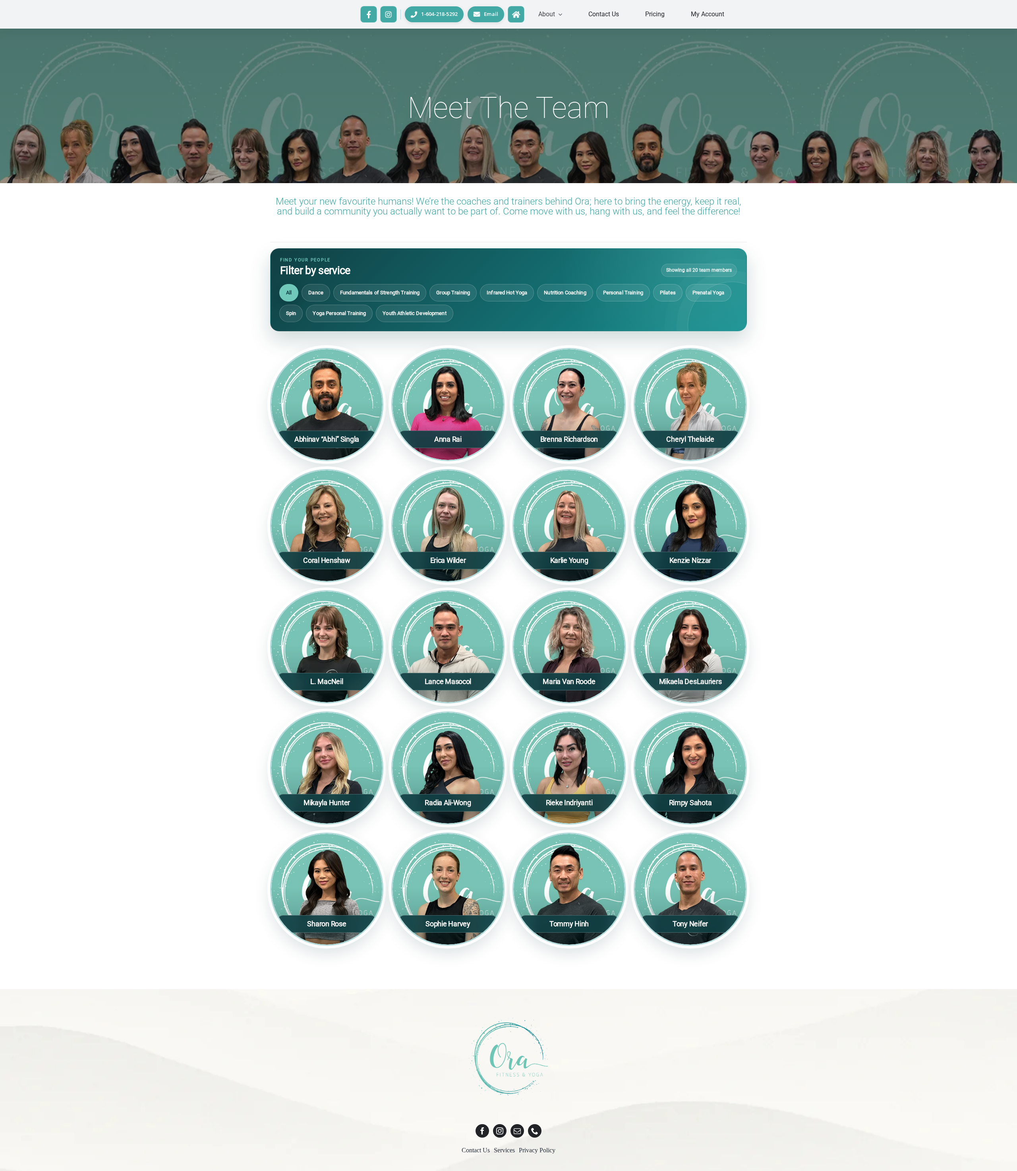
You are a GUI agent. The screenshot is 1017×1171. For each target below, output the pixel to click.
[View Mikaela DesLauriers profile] (690, 646)
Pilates (668, 293)
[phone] (534, 1131)
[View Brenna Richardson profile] (569, 404)
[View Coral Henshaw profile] (326, 525)
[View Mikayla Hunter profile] (326, 768)
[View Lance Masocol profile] (447, 646)
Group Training (453, 293)
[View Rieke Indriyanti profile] (569, 768)
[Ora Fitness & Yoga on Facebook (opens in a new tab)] (368, 14)
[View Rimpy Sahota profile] (690, 768)
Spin (291, 313)
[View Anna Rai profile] (447, 404)
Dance (315, 293)
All (289, 293)
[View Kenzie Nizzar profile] (690, 525)
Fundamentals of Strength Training (380, 293)
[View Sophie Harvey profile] (447, 889)
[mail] (517, 1131)
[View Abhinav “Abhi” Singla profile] (326, 404)
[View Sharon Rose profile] (326, 889)
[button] (550, 14)
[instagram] (500, 1131)
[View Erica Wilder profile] (447, 525)
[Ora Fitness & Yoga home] (516, 14)
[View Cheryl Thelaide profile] (690, 404)
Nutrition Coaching (565, 293)
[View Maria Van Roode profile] (569, 646)
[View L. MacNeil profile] (326, 646)
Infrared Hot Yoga (507, 293)
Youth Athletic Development (414, 313)
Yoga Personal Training (339, 313)
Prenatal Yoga (708, 293)
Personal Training (623, 293)
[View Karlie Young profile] (569, 525)
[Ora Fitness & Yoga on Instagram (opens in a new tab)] (388, 14)
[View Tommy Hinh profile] (569, 889)
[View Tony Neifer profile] (690, 889)
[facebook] (482, 1131)
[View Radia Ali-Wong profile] (447, 768)
